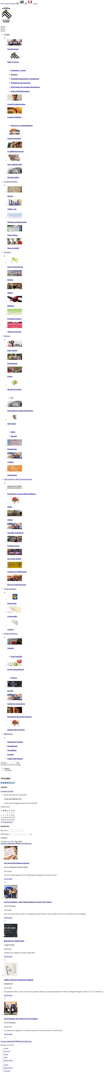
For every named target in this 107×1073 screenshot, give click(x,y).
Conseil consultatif (14, 138)
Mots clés (4, 830)
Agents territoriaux (14, 332)
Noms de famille (13, 248)
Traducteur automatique (16, 704)
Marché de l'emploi (14, 389)
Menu (2, 3)
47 (15, 843)
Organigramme (13, 49)
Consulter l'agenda (7, 791)
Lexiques (10, 754)
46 (13, 843)
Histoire (10, 196)
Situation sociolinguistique (16, 222)
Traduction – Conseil (18, 70)
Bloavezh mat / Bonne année (14, 941)
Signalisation (12, 449)
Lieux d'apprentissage (15, 267)
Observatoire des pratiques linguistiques (25, 87)
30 (10, 822)
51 (21, 843)
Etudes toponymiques (15, 758)
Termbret (14, 74)
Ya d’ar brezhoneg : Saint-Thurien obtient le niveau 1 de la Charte (28, 902)
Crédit (5, 1057)
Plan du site (7, 1051)
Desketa (10, 280)
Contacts (10, 629)
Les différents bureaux (15, 151)
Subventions (11, 423)
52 (23, 843)
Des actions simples (14, 559)
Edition (10, 520)
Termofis (10, 648)
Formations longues (14, 319)
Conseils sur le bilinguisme (17, 572)
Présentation (11, 603)
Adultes (10, 293)
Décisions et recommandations (22, 125)
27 (4, 822)
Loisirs (9, 376)
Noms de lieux (12, 235)
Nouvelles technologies (15, 533)
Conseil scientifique (14, 117)
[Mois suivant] (9, 807)
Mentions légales (8, 1060)
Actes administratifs (14, 164)
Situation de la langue (15, 742)
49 (18, 843)
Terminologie (12, 475)
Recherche (13, 3)
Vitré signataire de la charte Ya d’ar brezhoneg (21, 1018)
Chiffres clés (11, 209)
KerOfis (10, 691)
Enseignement (12, 363)
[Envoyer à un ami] (12, 783)
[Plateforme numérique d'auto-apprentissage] (14, 276)
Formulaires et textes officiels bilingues (21, 494)
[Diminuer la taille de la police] (2, 783)
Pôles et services (13, 62)
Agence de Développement (20, 91)
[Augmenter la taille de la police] (4, 783)
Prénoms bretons (13, 546)
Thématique (5, 834)
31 (12, 822)
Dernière (29, 843)
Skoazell (14, 436)
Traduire (10, 462)
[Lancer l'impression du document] (10, 783)
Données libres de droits (16, 730)
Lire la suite (8, 879)
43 (8, 843)
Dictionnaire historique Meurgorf (19, 717)
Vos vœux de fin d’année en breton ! (17, 863)
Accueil (6, 768)
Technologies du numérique (20, 83)
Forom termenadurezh (15, 669)
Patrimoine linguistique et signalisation (25, 79)
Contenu (7, 3)
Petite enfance (12, 350)
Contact (35, 3)
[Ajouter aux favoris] (14, 783)
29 (8, 822)
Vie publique (11, 750)
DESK (13, 432)
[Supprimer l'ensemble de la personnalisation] (8, 783)
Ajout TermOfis (16, 656)
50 (20, 843)
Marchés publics (13, 177)
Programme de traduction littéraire (20, 411)
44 (10, 843)
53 (25, 843)
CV (12, 398)
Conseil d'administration (16, 104)
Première (4, 843)
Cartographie (12, 616)
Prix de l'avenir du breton (16, 585)
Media (9, 507)
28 (6, 822)
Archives (14, 678)
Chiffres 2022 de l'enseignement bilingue (18, 980)
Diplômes (10, 306)
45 (11, 843)
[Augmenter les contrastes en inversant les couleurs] (6, 783)
